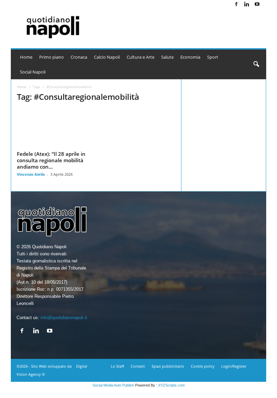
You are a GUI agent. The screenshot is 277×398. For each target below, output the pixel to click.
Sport (212, 57)
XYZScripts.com (171, 385)
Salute (167, 57)
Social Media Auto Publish (113, 385)
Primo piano (51, 57)
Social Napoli (33, 72)
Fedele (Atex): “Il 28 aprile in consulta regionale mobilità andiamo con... (51, 160)
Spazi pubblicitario (168, 366)
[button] (256, 64)
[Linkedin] (247, 4)
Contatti (138, 366)
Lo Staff (117, 366)
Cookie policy (203, 366)
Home (26, 57)
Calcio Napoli (107, 57)
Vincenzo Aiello (31, 174)
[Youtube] (257, 4)
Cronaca (79, 57)
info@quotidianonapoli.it (64, 317)
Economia (190, 57)
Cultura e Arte (140, 57)
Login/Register (233, 366)
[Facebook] (236, 4)
